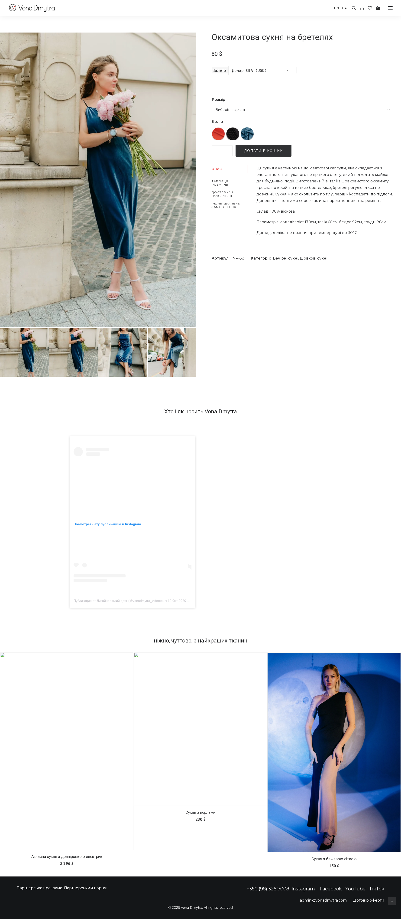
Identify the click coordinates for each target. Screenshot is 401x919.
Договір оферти (368, 900)
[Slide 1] (24, 352)
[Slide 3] (122, 352)
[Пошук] (352, 8)
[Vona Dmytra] (31, 8)
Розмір (218, 99)
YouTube (355, 889)
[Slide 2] (73, 352)
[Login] (360, 8)
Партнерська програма (39, 888)
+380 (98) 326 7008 (268, 889)
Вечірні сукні (285, 258)
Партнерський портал (85, 888)
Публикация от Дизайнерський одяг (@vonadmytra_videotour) (120, 601)
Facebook (331, 889)
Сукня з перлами (200, 812)
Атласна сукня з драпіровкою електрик (66, 856)
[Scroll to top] (392, 900)
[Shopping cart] (376, 8)
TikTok (376, 889)
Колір (217, 121)
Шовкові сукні (313, 258)
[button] (390, 8)
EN (336, 8)
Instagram (303, 889)
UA (344, 8)
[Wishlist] (368, 8)
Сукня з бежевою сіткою (334, 858)
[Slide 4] (172, 352)
